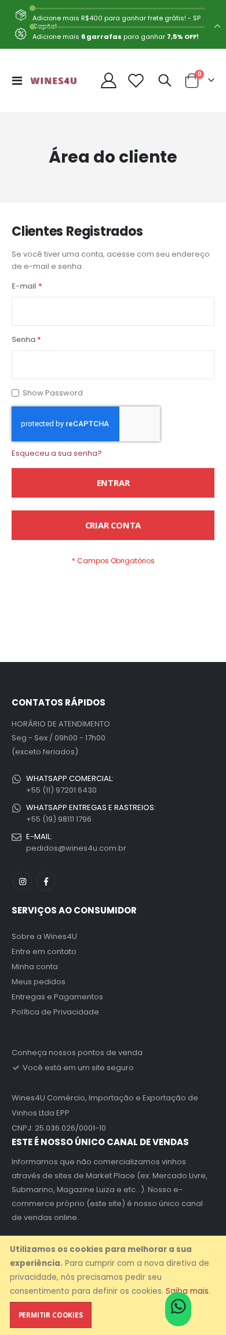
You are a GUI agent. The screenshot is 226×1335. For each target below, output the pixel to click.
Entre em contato (44, 951)
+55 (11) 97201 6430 (61, 790)
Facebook (45, 881)
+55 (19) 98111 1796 (59, 819)
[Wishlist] (136, 80)
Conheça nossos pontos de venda (77, 1052)
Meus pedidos (38, 981)
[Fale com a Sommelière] (178, 1310)
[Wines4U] (53, 80)
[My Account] (109, 80)
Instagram (22, 881)
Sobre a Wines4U (44, 936)
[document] (114, 1285)
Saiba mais (187, 1291)
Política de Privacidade (55, 1011)
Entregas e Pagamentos (57, 996)
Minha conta (35, 966)
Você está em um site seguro (77, 1067)
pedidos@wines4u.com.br (76, 848)
